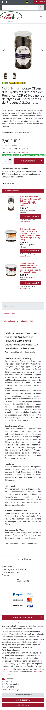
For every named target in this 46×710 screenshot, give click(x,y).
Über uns (6, 575)
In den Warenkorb (28, 161)
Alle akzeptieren (23, 700)
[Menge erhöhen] (10, 159)
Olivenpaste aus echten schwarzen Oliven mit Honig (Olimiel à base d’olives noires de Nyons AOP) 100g (30, 234)
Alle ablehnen (23, 705)
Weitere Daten (10, 313)
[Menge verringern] (10, 162)
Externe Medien (12, 684)
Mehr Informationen (22, 617)
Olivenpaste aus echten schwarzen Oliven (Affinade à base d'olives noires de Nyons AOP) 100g (30, 267)
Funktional (10, 687)
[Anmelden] (2, 2)
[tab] (23, 306)
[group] (11, 203)
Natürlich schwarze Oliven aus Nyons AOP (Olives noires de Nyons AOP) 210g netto (30, 201)
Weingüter (7, 566)
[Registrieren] (7, 2)
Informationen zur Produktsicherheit (18, 321)
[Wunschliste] (31, 2)
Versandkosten (22, 152)
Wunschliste (9, 183)
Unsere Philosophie (11, 572)
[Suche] (41, 7)
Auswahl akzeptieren (23, 695)
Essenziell (10, 679)
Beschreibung (9, 306)
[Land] (27, 2)
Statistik (9, 681)
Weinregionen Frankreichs (14, 569)
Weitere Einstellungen (11, 689)
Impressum (6, 669)
